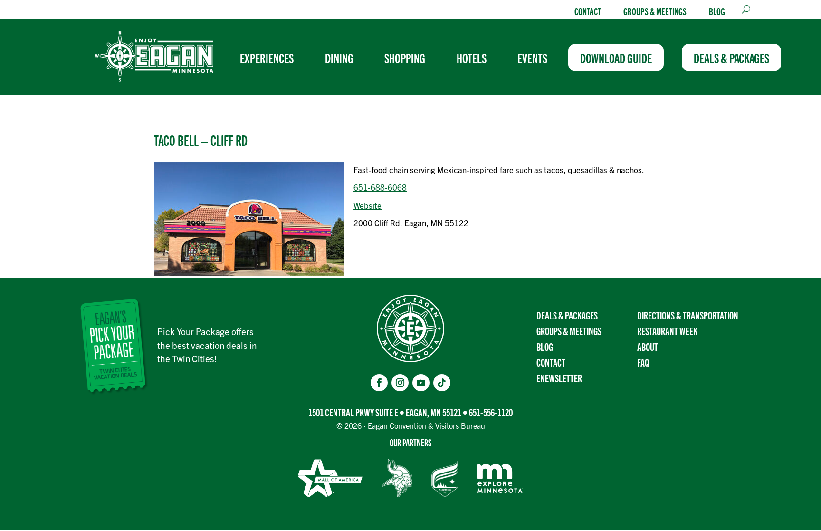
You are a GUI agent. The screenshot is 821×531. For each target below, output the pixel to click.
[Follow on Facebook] (379, 382)
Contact (587, 11)
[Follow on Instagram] (400, 382)
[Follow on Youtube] (421, 382)
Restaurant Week (667, 330)
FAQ (643, 362)
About (647, 346)
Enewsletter (559, 377)
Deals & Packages (567, 315)
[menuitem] (270, 57)
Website (367, 205)
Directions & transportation (687, 315)
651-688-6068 (380, 187)
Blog (717, 11)
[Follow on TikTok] (441, 382)
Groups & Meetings (655, 11)
